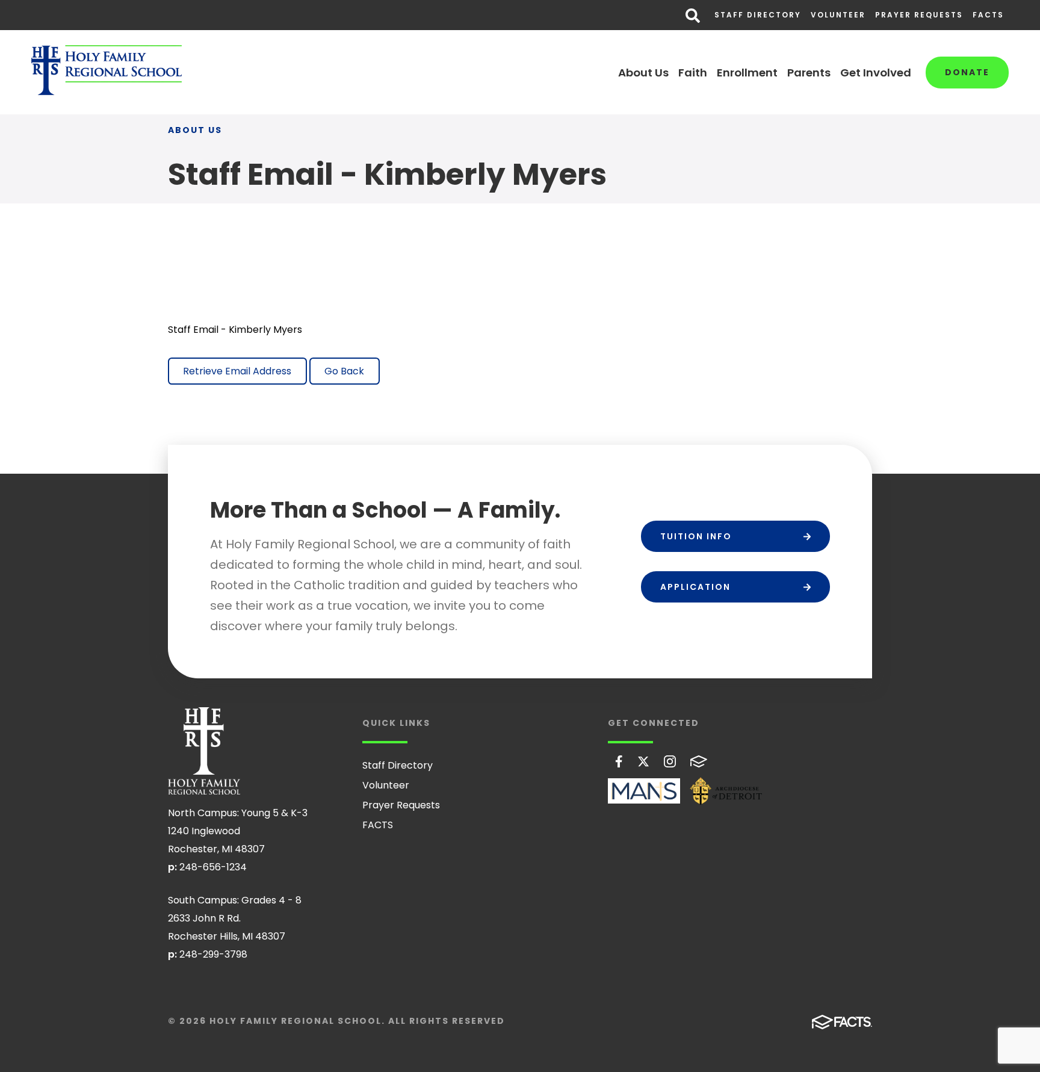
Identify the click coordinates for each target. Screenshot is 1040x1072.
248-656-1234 (213, 867)
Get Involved (875, 72)
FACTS (988, 15)
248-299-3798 (213, 954)
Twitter (643, 761)
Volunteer (838, 15)
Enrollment (747, 72)
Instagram (670, 761)
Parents (809, 72)
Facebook (619, 761)
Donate (967, 72)
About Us (643, 72)
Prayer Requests (919, 15)
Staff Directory (757, 15)
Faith (692, 72)
